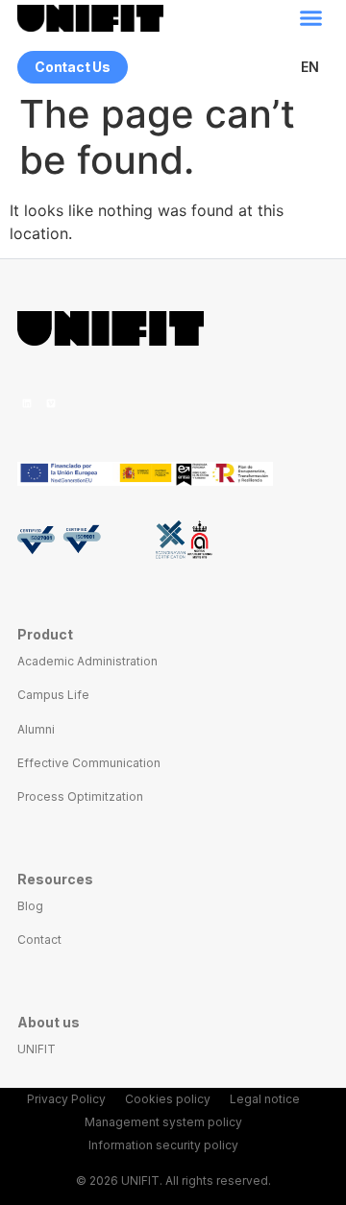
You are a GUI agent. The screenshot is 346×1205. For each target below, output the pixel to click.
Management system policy (163, 1122)
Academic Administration (87, 661)
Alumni (36, 729)
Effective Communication (89, 763)
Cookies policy (167, 1099)
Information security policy (163, 1145)
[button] (311, 18)
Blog (30, 906)
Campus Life (53, 694)
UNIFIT (36, 1049)
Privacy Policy (66, 1099)
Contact (39, 939)
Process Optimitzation (80, 796)
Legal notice (265, 1099)
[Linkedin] (27, 403)
